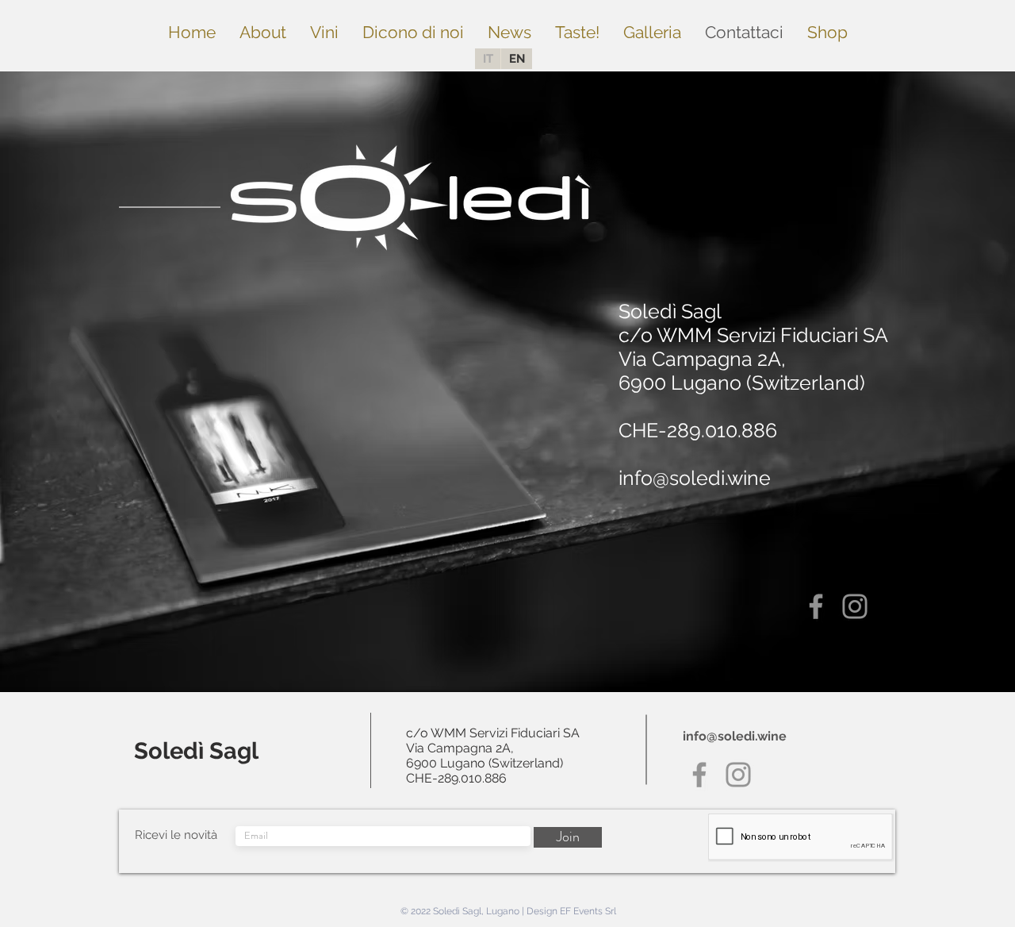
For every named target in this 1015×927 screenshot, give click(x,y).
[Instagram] (854, 606)
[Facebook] (816, 606)
